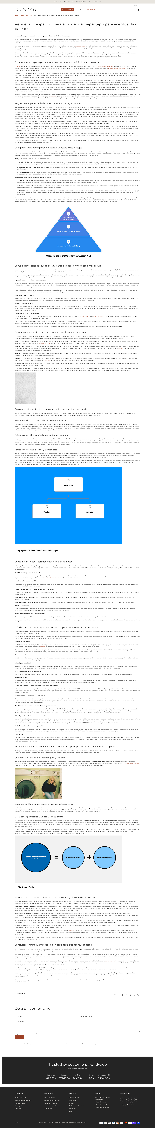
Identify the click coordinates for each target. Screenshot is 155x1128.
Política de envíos (100, 1102)
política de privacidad (101, 1105)
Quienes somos (74, 1097)
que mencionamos (44, 343)
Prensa (71, 1103)
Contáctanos (48, 1108)
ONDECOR (53, 96)
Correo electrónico (86, 1016)
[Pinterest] (131, 1099)
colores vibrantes (98, 316)
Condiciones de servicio (102, 1107)
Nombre (20, 1016)
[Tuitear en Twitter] (126, 995)
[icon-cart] (138, 10)
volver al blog (21, 993)
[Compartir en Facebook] (123, 995)
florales (42, 646)
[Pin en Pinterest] (130, 995)
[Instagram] (136, 1099)
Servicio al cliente (49, 1097)
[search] (130, 10)
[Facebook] (127, 1099)
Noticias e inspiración (26, 15)
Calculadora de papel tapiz (23, 1100)
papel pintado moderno (132, 763)
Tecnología (72, 1100)
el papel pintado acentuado (116, 68)
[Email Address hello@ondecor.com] (127, 1104)
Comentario (21, 1021)
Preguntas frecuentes (50, 1103)
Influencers (72, 1108)
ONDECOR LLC (80, 46)
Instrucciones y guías (50, 1106)
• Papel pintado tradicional (23, 1106)
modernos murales (111, 961)
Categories (18, 1108)
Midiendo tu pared (20, 1097)
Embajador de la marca (76, 1106)
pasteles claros (84, 316)
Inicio (16, 15)
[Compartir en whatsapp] (134, 995)
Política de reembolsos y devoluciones (102, 1098)
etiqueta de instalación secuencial (50, 578)
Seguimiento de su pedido (52, 1100)
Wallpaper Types (20, 1103)
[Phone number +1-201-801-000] (131, 1104)
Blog (70, 1111)
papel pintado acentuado (105, 66)
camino (18, 66)
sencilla (31, 689)
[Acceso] (134, 10)
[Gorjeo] (122, 1099)
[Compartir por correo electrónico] (138, 995)
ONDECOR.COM (49, 1123)
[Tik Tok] (122, 1104)
